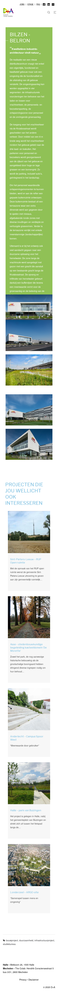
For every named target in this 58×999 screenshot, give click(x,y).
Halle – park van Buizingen (25, 810)
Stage (30, 4)
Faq (38, 4)
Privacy (22, 979)
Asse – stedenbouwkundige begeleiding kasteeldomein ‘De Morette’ (28, 647)
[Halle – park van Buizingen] (29, 783)
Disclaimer (33, 979)
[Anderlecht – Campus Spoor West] (29, 709)
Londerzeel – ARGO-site (24, 892)
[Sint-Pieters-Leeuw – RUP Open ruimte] (29, 532)
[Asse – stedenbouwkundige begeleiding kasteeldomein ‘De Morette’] (29, 617)
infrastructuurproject (44, 940)
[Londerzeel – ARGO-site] (29, 865)
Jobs (22, 4)
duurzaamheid (26, 940)
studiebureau (9, 944)
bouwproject (12, 940)
